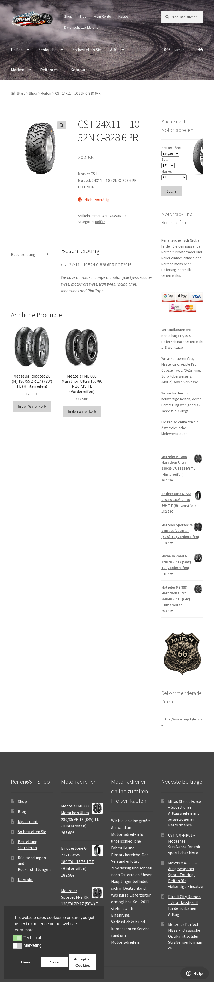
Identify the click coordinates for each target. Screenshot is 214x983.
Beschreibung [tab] (23, 254)
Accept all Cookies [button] (83, 962)
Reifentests (50, 69)
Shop (68, 16)
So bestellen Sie (87, 49)
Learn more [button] (23, 930)
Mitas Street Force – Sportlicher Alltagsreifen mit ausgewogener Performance (184, 813)
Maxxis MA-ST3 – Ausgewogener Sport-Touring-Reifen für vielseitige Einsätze (185, 874)
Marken (17, 69)
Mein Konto (102, 16)
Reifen (17, 49)
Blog (83, 16)
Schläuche (48, 49)
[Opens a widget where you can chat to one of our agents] (194, 973)
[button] (61, 125)
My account (28, 821)
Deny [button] (25, 962)
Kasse (123, 16)
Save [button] (54, 962)
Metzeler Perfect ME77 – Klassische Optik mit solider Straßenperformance (185, 936)
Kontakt (78, 69)
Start (21, 93)
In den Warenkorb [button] (32, 406)
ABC (113, 49)
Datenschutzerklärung (81, 27)
